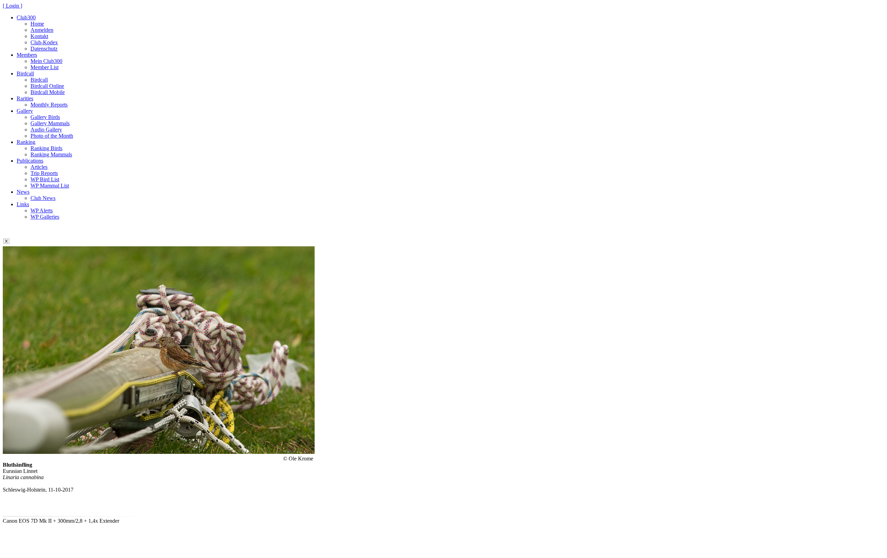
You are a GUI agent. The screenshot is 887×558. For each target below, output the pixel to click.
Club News (42, 198)
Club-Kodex (44, 42)
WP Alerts (41, 210)
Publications (30, 161)
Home (37, 24)
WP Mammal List (49, 186)
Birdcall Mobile (47, 92)
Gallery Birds (45, 117)
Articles (38, 167)
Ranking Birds (46, 148)
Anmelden (41, 30)
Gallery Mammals (50, 123)
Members (27, 55)
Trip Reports (44, 173)
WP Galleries (44, 217)
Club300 (26, 17)
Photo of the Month (51, 136)
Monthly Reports (49, 105)
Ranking (26, 142)
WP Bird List (44, 179)
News (23, 192)
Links (23, 204)
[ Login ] (12, 6)
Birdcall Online (47, 86)
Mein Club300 (46, 61)
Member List (44, 67)
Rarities (25, 98)
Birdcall (25, 73)
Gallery (25, 111)
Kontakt (39, 36)
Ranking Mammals (51, 154)
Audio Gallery (46, 129)
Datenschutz (44, 49)
